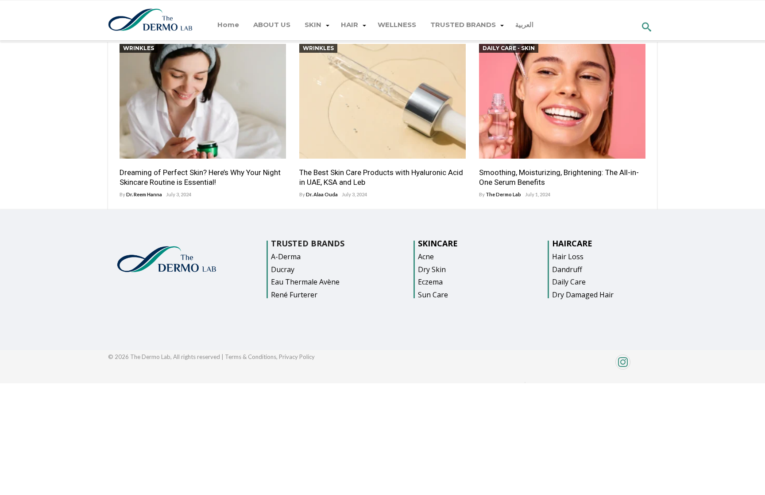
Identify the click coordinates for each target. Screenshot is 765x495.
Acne (426, 256)
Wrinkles (138, 48)
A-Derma (286, 256)
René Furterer (294, 295)
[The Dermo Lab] (150, 20)
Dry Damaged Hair (583, 295)
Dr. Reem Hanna (144, 194)
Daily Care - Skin (509, 48)
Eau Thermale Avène (305, 282)
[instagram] (592, 366)
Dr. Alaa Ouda (322, 194)
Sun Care (433, 295)
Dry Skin (432, 269)
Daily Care (569, 282)
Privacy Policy (297, 356)
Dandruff (567, 269)
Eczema (430, 282)
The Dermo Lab (503, 194)
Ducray (282, 269)
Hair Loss (567, 256)
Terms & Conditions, (252, 356)
